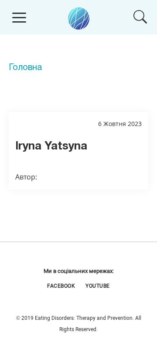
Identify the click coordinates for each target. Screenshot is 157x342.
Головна (25, 68)
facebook (61, 285)
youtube (97, 285)
